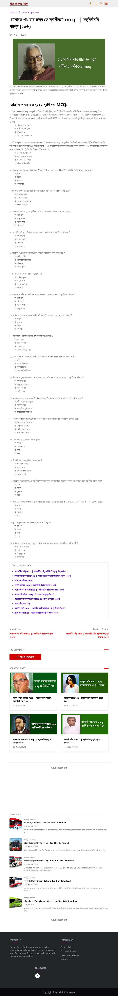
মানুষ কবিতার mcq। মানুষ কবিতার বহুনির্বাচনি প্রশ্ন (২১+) (36, 612)
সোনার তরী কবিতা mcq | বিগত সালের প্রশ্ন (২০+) (34, 594)
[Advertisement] (31, 787)
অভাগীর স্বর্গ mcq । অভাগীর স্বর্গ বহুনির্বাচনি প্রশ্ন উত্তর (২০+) (40, 608)
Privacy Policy (67, 947)
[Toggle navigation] (106, 3)
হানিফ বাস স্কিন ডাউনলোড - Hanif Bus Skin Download (46, 843)
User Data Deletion (70, 955)
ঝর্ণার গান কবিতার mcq (24, 580)
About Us (65, 959)
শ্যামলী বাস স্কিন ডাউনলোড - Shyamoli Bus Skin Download (49, 860)
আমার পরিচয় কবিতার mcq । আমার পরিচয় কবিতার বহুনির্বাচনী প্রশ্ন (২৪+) (43, 575)
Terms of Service (69, 951)
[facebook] (90, 3)
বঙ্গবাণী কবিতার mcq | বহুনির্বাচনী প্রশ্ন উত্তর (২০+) (35, 585)
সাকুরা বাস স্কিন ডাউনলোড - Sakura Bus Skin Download (47, 881)
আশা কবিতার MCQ (22, 603)
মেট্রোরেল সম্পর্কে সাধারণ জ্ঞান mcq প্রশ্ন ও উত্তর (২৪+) (37, 598)
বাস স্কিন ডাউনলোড (29, 819)
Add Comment (27, 656)
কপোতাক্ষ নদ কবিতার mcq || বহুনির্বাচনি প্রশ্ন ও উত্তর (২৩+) (39, 589)
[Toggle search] (101, 3)
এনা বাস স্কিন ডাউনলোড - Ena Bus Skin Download (45, 822)
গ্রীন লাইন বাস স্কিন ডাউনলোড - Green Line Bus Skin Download (51, 901)
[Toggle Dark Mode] (96, 3)
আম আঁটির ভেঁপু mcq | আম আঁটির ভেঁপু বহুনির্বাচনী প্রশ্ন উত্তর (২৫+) (41, 571)
